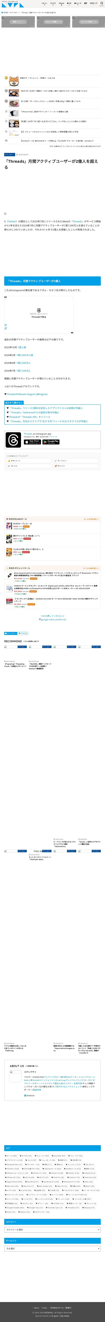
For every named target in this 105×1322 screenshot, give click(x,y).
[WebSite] (29, 1095)
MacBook (33, 1182)
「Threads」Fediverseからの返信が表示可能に (34, 412)
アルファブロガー (52, 1077)
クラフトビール (15, 1160)
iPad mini (90, 1177)
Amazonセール (53, 1169)
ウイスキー (33, 1164)
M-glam (54, 1316)
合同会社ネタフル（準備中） (61, 1308)
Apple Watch (14, 1182)
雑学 (90, 1169)
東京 (48, 1164)
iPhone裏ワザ (32, 1169)
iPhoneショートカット (17, 1173)
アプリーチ (53, 437)
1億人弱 (22, 347)
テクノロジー (14, 13)
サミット (91, 1203)
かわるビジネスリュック (70, 1086)
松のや (90, 1186)
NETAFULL (48, 1312)
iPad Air (74, 1177)
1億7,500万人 (23, 370)
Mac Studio (45, 1186)
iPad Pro (59, 1177)
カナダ (27, 1156)
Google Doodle (15, 1208)
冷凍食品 (12, 1203)
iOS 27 (44, 1177)
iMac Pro (62, 1186)
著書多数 (37, 1089)
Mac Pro (28, 1186)
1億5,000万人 (23, 362)
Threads (77, 221)
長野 (63, 1160)
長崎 (60, 1164)
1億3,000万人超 (24, 355)
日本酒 (76, 1160)
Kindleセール (73, 1169)
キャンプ (13, 1199)
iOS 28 (90, 1164)
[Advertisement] (52, 52)
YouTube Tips (55, 1208)
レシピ (28, 1199)
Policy (44, 1308)
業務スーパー (75, 1203)
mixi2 (11, 1212)
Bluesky (89, 1208)
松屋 (76, 1186)
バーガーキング (91, 1190)
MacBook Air (51, 1182)
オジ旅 (55, 1086)
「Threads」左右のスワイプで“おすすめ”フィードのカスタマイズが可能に (48, 421)
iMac (89, 1182)
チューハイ (43, 1156)
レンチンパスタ (45, 1199)
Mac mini (12, 1186)
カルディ (28, 1203)
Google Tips (36, 1208)
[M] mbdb (64, 1316)
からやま (26, 1190)
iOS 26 (29, 1177)
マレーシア (76, 1156)
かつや (11, 1190)
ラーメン (63, 1199)
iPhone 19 (73, 1173)
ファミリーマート (38, 1195)
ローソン (57, 1195)
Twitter (12, 221)
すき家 (54, 1190)
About (36, 1308)
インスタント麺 (83, 1199)
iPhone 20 (89, 1173)
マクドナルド (71, 1190)
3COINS (58, 1203)
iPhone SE (13, 1177)
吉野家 (40, 1190)
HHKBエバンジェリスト (44, 1080)
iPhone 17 (39, 1173)
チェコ (32, 1160)
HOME (6, 13)
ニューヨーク (48, 1160)
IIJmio (25, 1212)
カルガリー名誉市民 (73, 1083)
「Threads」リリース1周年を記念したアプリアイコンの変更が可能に (46, 408)
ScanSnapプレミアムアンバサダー (72, 1080)
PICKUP (13, 1169)
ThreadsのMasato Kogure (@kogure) (27, 394)
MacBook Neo (14, 1164)
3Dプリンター (42, 1212)
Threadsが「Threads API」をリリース (29, 416)
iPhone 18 (57, 1173)
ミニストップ (74, 1164)
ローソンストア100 (77, 1195)
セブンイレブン (15, 1195)
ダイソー (43, 1203)
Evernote (59, 1156)
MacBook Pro (72, 1182)
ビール (12, 1156)
